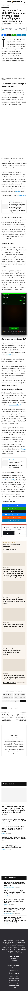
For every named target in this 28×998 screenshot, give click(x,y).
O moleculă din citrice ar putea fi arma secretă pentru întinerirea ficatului (14, 901)
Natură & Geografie (8, 701)
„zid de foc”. (11, 355)
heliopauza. (22, 195)
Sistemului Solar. (14, 405)
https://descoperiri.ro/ (14, 737)
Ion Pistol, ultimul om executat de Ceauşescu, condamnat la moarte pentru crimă (14, 883)
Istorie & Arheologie (20, 697)
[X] (14, 952)
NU (20, 533)
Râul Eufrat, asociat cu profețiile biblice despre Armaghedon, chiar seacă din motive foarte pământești (15, 892)
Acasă (2, 5)
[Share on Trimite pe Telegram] (19, 35)
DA (8, 533)
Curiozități (10, 708)
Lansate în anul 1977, (8, 480)
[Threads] (21, 952)
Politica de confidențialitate (14, 965)
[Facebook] (14, 753)
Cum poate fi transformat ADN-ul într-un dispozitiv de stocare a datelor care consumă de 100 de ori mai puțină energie (13, 829)
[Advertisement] (14, 994)
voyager (15, 708)
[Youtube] (17, 952)
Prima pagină (14, 958)
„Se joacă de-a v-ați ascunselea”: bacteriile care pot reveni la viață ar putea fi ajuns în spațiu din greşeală (7, 717)
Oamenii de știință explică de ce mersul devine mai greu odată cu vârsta (13, 846)
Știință (7, 7)
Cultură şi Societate (20, 694)
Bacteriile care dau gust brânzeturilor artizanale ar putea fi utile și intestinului (13, 820)
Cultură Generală (7, 694)
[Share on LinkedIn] (24, 35)
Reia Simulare (14, 328)
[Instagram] (10, 952)
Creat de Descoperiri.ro (14, 333)
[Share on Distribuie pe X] (8, 35)
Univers (7, 5)
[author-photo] (14, 733)
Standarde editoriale (14, 963)
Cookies (14, 967)
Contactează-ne (14, 970)
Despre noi (14, 960)
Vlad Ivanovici (8, 23)
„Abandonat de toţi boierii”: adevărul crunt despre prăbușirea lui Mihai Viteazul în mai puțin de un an (21, 717)
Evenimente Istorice (8, 697)
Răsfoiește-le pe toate (8, 549)
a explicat (18, 191)
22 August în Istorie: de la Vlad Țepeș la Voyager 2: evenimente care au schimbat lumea (13, 838)
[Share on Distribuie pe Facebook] (3, 35)
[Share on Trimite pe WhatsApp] (13, 35)
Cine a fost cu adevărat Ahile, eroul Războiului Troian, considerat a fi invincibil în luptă (14, 910)
